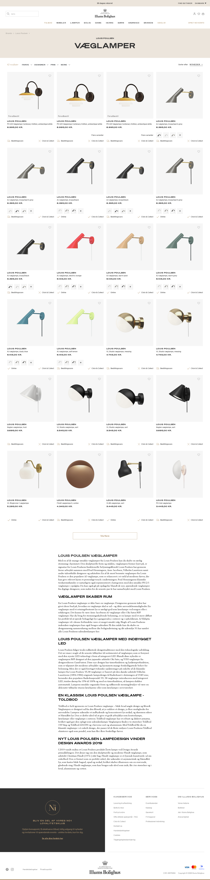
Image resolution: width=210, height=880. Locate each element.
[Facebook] (7, 869)
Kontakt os (118, 826)
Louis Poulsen (21, 33)
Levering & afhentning (123, 803)
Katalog (149, 808)
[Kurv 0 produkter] (203, 13)
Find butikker (185, 3)
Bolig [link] (87, 23)
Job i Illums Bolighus (186, 812)
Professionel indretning (155, 821)
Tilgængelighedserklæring (124, 839)
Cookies (117, 835)
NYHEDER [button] (195, 64)
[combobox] (22, 14)
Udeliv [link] (162, 23)
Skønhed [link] (134, 23)
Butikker (181, 808)
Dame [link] (98, 23)
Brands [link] (148, 23)
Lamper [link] (75, 23)
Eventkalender (152, 803)
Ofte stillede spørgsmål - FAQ (126, 817)
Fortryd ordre (119, 812)
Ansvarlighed (183, 817)
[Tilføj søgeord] (8, 14)
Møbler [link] (61, 23)
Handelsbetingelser (122, 830)
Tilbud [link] (48, 23)
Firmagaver (150, 817)
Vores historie (183, 803)
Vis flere (105, 535)
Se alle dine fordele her (52, 838)
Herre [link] (110, 23)
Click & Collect (120, 821)
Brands (9, 33)
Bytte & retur (119, 808)
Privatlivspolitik (46, 869)
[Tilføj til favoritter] (50, 76)
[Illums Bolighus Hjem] (105, 13)
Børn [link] (121, 23)
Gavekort (149, 812)
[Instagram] (12, 869)
